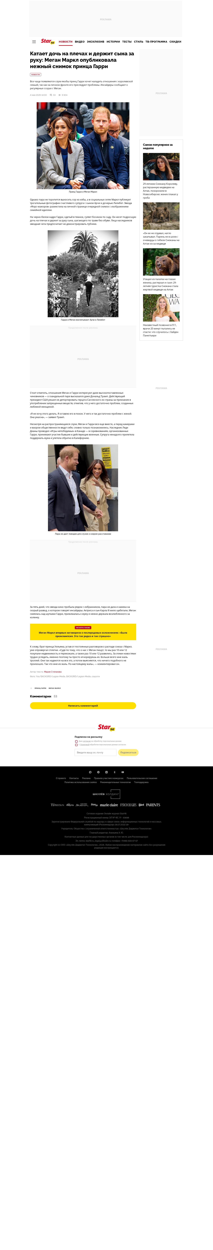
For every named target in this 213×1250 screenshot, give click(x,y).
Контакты (74, 778)
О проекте (61, 778)
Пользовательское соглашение (142, 778)
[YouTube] (123, 772)
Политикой (84, 745)
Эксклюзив (95, 41)
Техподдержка (141, 782)
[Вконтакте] (106, 772)
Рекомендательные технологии (115, 782)
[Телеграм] (98, 772)
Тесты (127, 41)
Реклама (86, 778)
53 (54, 95)
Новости (66, 41)
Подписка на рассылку (88, 736)
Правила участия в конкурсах (108, 778)
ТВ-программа (156, 41)
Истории (113, 41)
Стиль (138, 41)
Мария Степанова (53, 672)
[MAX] (90, 772)
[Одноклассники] (114, 772)
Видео (80, 41)
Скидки (175, 41)
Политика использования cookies (80, 782)
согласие (87, 741)
